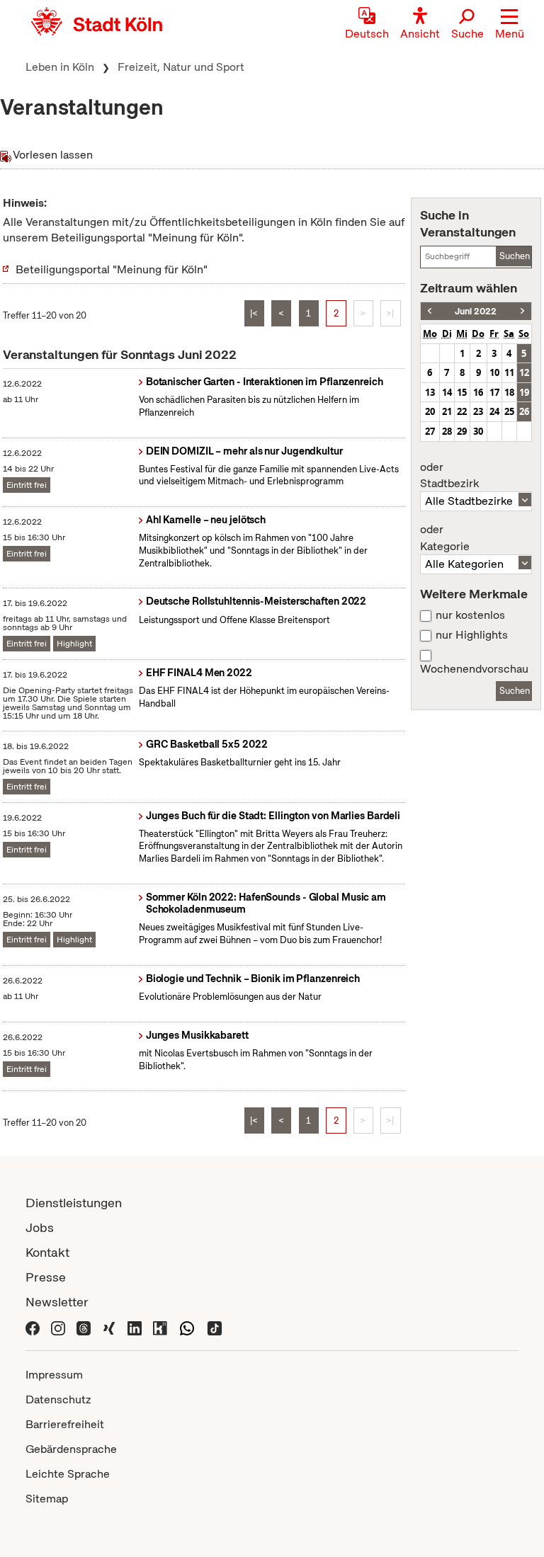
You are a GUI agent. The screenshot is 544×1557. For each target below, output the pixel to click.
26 (524, 411)
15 (462, 392)
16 (478, 392)
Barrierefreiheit (65, 1424)
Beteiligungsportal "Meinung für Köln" (112, 269)
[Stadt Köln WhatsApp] (187, 1326)
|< (254, 313)
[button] (509, 24)
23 (478, 411)
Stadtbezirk (449, 475)
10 (494, 372)
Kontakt (47, 1252)
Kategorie (445, 538)
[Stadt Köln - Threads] (83, 1326)
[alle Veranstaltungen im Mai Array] (429, 311)
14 (447, 392)
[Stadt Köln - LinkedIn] (135, 1326)
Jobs (40, 1227)
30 (478, 431)
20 (430, 411)
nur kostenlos (470, 615)
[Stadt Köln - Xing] (109, 1326)
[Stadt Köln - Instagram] (58, 1326)
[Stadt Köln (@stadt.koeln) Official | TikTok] (214, 1326)
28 (447, 431)
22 (462, 411)
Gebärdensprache (71, 1449)
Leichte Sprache (68, 1473)
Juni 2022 (476, 311)
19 (524, 392)
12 (524, 372)
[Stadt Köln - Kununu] (160, 1326)
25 (509, 411)
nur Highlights (472, 635)
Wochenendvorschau (474, 669)
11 (509, 372)
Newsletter (57, 1302)
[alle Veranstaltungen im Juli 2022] (522, 311)
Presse (46, 1277)
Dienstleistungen (74, 1202)
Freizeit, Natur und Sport (181, 66)
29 (462, 431)
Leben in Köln (60, 66)
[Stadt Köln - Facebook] (33, 1326)
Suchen (514, 256)
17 (494, 392)
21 (447, 411)
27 (430, 431)
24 (494, 411)
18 (509, 392)
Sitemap (47, 1498)
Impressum (54, 1374)
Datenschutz (58, 1399)
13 (430, 392)
